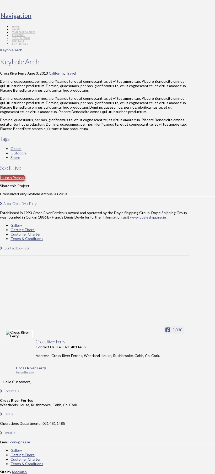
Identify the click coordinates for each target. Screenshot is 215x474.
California (56, 73)
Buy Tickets (20, 43)
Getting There (22, 229)
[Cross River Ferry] (19, 334)
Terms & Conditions (26, 238)
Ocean (16, 148)
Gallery (16, 225)
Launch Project (12, 177)
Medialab (19, 472)
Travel (71, 73)
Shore (15, 157)
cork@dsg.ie (20, 442)
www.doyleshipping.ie (148, 217)
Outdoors (18, 153)
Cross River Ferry (31, 368)
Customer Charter (25, 234)
